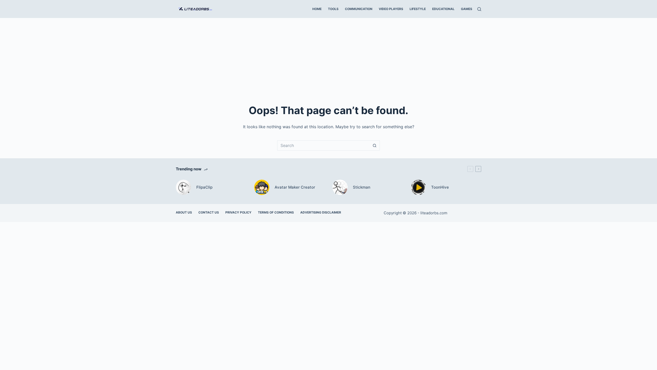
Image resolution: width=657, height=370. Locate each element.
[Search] (479, 9)
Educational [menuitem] (443, 9)
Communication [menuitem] (358, 9)
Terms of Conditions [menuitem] (276, 212)
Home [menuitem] (317, 9)
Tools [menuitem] (333, 9)
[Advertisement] (328, 56)
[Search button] (375, 145)
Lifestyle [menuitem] (418, 9)
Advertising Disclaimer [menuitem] (320, 212)
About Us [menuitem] (184, 212)
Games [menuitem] (466, 9)
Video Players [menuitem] (391, 9)
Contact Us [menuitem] (208, 212)
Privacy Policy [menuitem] (238, 212)
